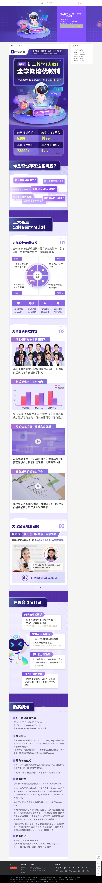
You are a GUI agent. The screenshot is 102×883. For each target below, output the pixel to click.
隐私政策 (18, 881)
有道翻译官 (70, 877)
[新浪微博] (98, 861)
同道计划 (13, 867)
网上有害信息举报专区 (70, 879)
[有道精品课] (18, 3)
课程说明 (23, 867)
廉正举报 (76, 879)
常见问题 (23, 872)
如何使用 (23, 869)
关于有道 (16, 877)
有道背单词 (50, 877)
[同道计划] (98, 871)
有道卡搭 (54, 877)
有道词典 (40, 877)
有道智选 (59, 877)
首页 (41, 3)
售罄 (76, 26)
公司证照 (36, 881)
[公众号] (98, 866)
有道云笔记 (45, 877)
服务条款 (22, 881)
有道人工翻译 (64, 877)
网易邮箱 (78, 877)
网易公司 (14, 881)
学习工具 (49, 3)
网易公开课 (30, 877)
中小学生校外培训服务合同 (29, 881)
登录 (81, 3)
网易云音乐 (35, 877)
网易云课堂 (25, 877)
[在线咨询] (98, 856)
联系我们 (20, 877)
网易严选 (74, 877)
